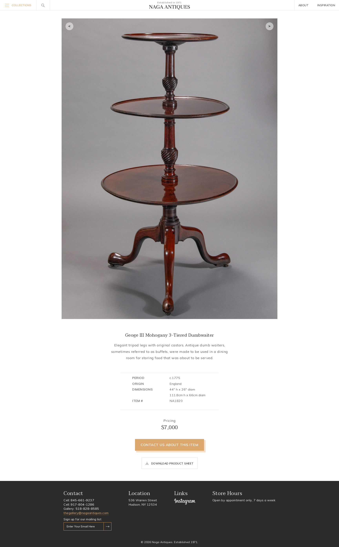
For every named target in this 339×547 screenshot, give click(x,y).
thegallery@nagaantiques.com (86, 513)
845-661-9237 (82, 500)
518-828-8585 (87, 509)
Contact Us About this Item (169, 445)
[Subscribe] (107, 526)
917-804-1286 (82, 504)
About (303, 5)
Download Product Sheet (172, 463)
